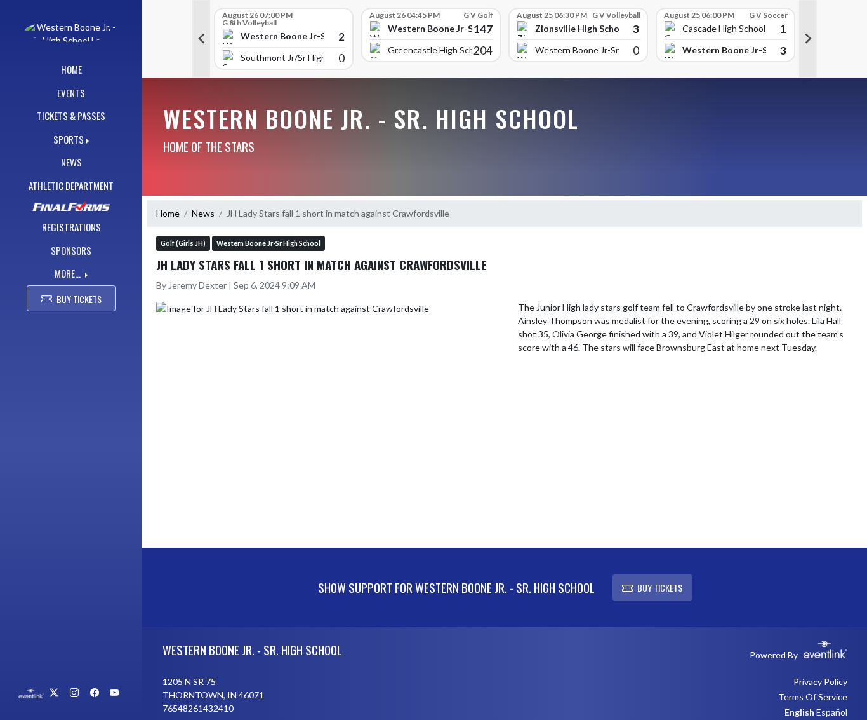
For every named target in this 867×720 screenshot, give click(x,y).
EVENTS (71, 93)
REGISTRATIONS (71, 227)
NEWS (71, 162)
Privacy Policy (820, 681)
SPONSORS (71, 250)
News (203, 213)
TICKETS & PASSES (71, 116)
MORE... (69, 273)
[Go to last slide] (201, 39)
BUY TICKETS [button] (79, 299)
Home (168, 213)
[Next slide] (808, 39)
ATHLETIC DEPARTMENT (71, 186)
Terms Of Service (812, 696)
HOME (71, 69)
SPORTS (68, 139)
